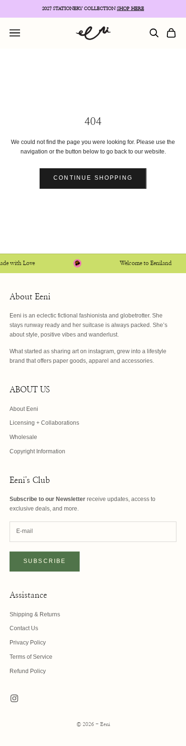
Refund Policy (28, 671)
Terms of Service (31, 657)
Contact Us (24, 628)
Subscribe (44, 561)
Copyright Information (37, 451)
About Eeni (24, 409)
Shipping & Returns (35, 614)
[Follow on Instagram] (14, 698)
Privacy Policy (28, 642)
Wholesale (23, 437)
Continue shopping (93, 177)
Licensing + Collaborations (44, 422)
